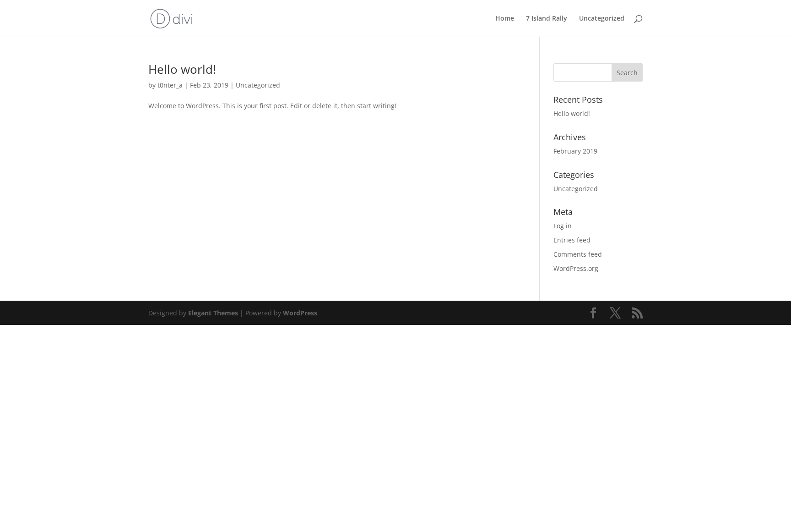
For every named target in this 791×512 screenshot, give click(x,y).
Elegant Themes (213, 312)
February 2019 (575, 151)
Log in (562, 225)
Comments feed (577, 254)
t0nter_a (170, 85)
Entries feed (572, 240)
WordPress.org (575, 268)
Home (504, 18)
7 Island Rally (546, 18)
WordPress (300, 312)
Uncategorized (601, 18)
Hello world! (182, 69)
